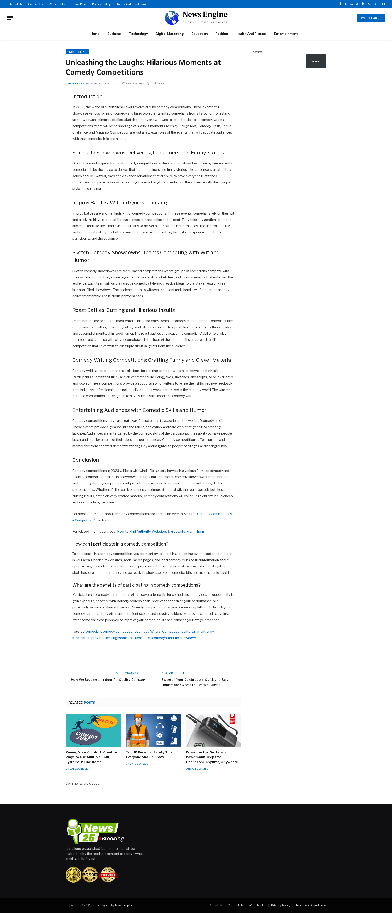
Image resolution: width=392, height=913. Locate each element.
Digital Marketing (170, 34)
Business (114, 34)
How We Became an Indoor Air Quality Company (108, 680)
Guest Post (78, 4)
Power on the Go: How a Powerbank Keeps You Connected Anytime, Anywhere (212, 757)
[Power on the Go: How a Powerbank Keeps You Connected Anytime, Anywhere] (213, 730)
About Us (16, 4)
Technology (138, 34)
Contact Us (35, 4)
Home (95, 34)
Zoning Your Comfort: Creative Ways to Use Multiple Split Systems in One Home (91, 757)
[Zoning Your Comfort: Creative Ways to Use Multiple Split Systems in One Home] (93, 730)
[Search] (383, 4)
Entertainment (286, 34)
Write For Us (57, 4)
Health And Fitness (251, 34)
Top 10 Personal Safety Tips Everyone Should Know (149, 755)
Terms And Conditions (131, 4)
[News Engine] (196, 17)
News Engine (79, 83)
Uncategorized (77, 52)
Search (258, 52)
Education (199, 34)
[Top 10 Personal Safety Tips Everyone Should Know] (153, 730)
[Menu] (10, 18)
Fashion (222, 34)
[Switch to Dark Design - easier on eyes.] (376, 4)
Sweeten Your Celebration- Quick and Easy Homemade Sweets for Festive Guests (195, 682)
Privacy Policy (101, 4)
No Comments (135, 83)
